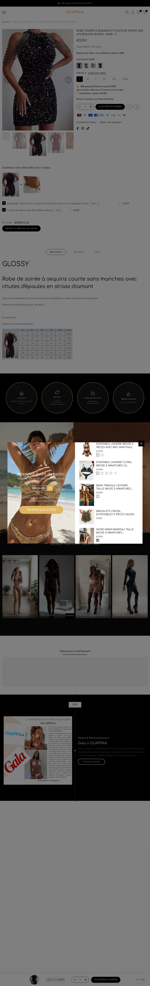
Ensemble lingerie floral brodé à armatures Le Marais (114, 464)
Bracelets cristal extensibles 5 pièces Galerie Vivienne (115, 513)
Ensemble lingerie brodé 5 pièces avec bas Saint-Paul (114, 445)
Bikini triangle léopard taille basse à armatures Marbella (113, 487)
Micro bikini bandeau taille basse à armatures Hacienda (115, 531)
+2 (115, 473)
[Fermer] (141, 443)
